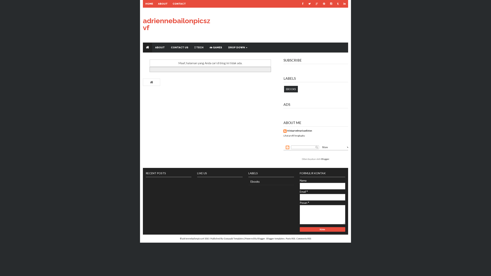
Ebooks (291, 89)
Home (149, 3)
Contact (179, 3)
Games (217, 47)
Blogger (325, 159)
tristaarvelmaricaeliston (299, 131)
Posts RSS (291, 238)
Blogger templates (275, 238)
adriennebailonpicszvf (176, 24)
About (163, 3)
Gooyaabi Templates (234, 238)
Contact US (179, 47)
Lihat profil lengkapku (294, 135)
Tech (199, 47)
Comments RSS (303, 238)
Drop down (237, 47)
